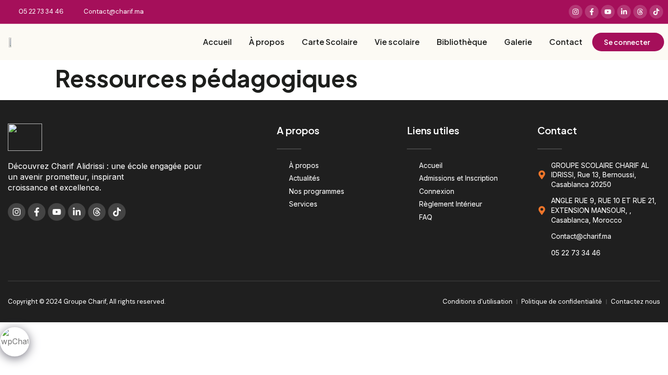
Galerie (518, 42)
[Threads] (640, 12)
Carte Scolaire (329, 42)
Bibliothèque (462, 42)
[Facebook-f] (592, 12)
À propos (267, 42)
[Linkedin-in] (624, 12)
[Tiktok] (656, 12)
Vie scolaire (397, 42)
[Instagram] (575, 12)
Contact (565, 42)
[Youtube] (608, 12)
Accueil (217, 42)
